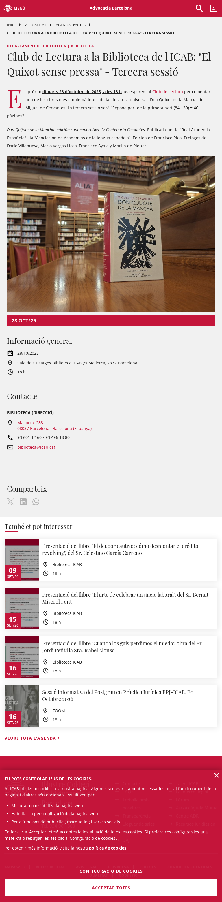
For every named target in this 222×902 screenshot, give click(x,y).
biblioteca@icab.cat (36, 447)
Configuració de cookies (111, 871)
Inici (11, 24)
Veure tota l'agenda (30, 738)
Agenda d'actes (71, 24)
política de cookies (107, 848)
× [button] (217, 775)
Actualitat (35, 24)
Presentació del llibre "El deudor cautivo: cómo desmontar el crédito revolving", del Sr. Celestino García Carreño (120, 549)
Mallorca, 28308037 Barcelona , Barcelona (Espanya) (54, 425)
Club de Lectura (167, 91)
